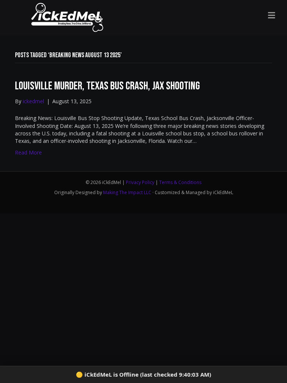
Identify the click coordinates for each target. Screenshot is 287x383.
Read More (28, 152)
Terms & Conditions (180, 182)
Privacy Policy (140, 182)
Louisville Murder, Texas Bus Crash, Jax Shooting (107, 86)
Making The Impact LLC (127, 192)
